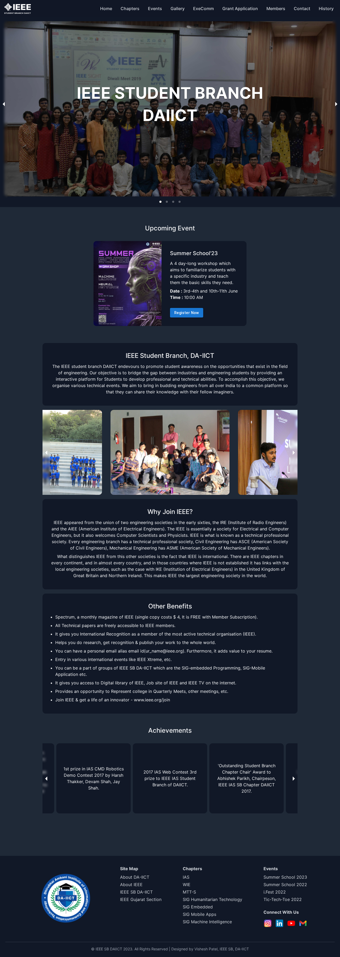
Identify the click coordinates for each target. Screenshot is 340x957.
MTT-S (189, 892)
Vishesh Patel (206, 949)
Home (106, 8)
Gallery (178, 8)
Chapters (130, 8)
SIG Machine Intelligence (207, 921)
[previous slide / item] (3, 103)
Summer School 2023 (285, 877)
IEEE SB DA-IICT (136, 892)
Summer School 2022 (285, 884)
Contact (302, 8)
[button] (160, 202)
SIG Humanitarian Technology (212, 899)
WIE (186, 884)
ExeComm (203, 8)
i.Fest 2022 (275, 892)
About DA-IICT (134, 877)
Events (155, 8)
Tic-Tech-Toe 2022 (283, 899)
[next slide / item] (336, 103)
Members (275, 8)
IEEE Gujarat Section (141, 899)
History (326, 8)
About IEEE (131, 884)
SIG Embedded (198, 906)
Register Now (186, 313)
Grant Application (240, 8)
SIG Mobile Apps (199, 914)
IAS (186, 877)
